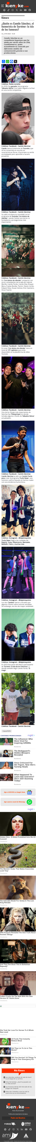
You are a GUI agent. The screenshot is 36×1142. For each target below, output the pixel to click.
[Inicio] (17, 5)
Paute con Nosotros (18, 1118)
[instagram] (13, 10)
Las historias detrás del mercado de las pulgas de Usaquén (19, 1087)
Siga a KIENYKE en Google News (15, 792)
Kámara (5, 18)
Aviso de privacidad (18, 1110)
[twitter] (17, 10)
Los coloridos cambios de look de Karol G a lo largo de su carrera (18, 1078)
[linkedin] (21, 10)
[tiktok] (9, 10)
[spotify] (4, 10)
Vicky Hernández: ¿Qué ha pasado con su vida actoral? (18, 1082)
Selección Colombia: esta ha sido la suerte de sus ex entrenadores (17, 1092)
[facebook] (30, 10)
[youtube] (25, 10)
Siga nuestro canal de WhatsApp (15, 802)
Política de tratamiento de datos (18, 1114)
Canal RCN (6, 731)
